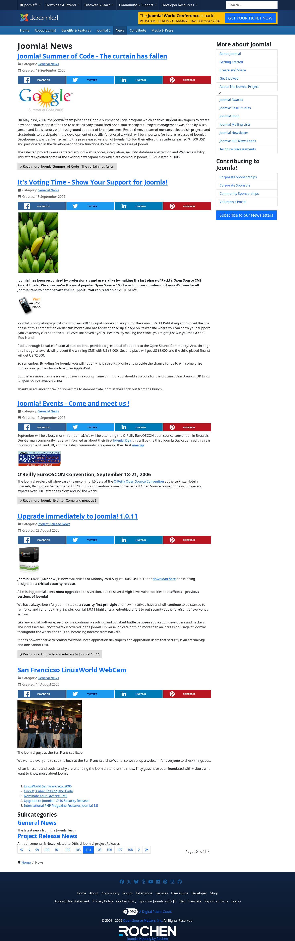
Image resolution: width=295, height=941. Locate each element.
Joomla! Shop (229, 116)
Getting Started (231, 62)
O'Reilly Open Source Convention (139, 481)
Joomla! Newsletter (234, 132)
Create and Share (233, 70)
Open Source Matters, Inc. (143, 920)
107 (119, 850)
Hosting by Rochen (147, 938)
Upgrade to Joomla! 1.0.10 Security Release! (56, 801)
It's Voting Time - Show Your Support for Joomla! (92, 182)
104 (88, 850)
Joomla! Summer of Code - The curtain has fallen (92, 56)
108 (130, 850)
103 (78, 850)
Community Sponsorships (239, 193)
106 (109, 850)
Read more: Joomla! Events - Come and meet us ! (59, 500)
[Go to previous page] (29, 850)
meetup (138, 445)
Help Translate (190, 901)
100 (46, 850)
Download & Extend (61, 5)
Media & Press (162, 30)
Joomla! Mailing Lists (235, 124)
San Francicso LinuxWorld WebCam (72, 669)
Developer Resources (178, 5)
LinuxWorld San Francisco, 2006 (48, 786)
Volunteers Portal (233, 202)
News (120, 30)
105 (99, 850)
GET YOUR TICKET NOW (250, 18)
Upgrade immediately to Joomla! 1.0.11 (77, 516)
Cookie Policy (126, 901)
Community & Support (136, 5)
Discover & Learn (97, 5)
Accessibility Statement (71, 901)
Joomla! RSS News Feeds (238, 141)
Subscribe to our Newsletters (246, 215)
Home (24, 30)
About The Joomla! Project (239, 86)
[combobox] (252, 5)
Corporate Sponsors (235, 185)
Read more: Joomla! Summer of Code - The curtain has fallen (68, 166)
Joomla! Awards (231, 99)
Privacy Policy (103, 901)
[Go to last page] (146, 850)
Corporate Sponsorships (238, 177)
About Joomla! (45, 30)
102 (67, 850)
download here (164, 579)
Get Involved (229, 78)
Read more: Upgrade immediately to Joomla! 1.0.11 (61, 654)
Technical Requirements (238, 149)
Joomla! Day (122, 440)
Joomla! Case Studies (235, 108)
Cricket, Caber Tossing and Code (48, 791)
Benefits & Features (76, 30)
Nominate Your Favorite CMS (45, 796)
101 (57, 850)
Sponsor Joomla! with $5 (157, 901)
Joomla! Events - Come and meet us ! (73, 403)
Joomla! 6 (103, 30)
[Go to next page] (138, 850)
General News (48, 64)
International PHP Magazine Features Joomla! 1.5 (61, 805)
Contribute (138, 30)
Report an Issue (216, 901)
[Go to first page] (21, 850)
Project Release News (54, 524)
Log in (236, 901)
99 (37, 850)
